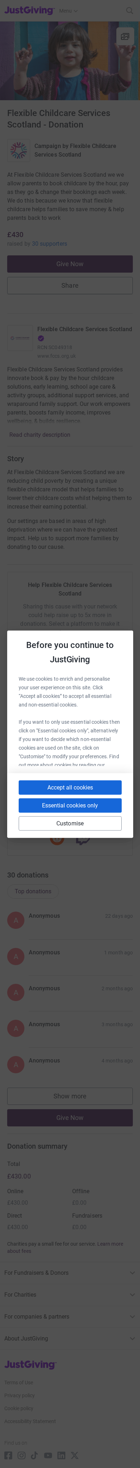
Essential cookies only (70, 805)
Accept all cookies (70, 787)
